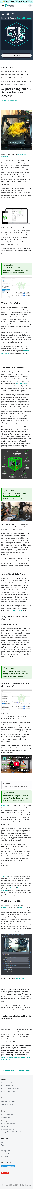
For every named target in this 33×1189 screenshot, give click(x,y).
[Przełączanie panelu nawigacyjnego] (2, 5)
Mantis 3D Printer (21, 384)
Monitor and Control (8, 1102)
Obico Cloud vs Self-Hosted (10, 1088)
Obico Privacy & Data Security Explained (13, 84)
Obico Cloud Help (7, 1115)
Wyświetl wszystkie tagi (9, 100)
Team (3, 1145)
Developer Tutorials (7, 1129)
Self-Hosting (5, 1118)
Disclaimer (4, 1156)
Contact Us (5, 1148)
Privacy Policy (5, 1151)
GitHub (27, 1)
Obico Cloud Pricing (8, 1091)
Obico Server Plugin (8, 1123)
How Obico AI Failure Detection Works (12, 78)
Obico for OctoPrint (8, 1083)
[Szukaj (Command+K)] (30, 5)
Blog (2, 1142)
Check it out (16, 55)
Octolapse (10, 888)
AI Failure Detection (7, 1104)
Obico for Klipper (7, 1086)
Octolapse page (20, 978)
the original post (22, 786)
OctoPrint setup (16, 610)
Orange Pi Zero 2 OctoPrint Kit (11, 1132)
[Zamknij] (31, 1)
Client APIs (4, 1126)
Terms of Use (5, 1154)
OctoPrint (4, 805)
